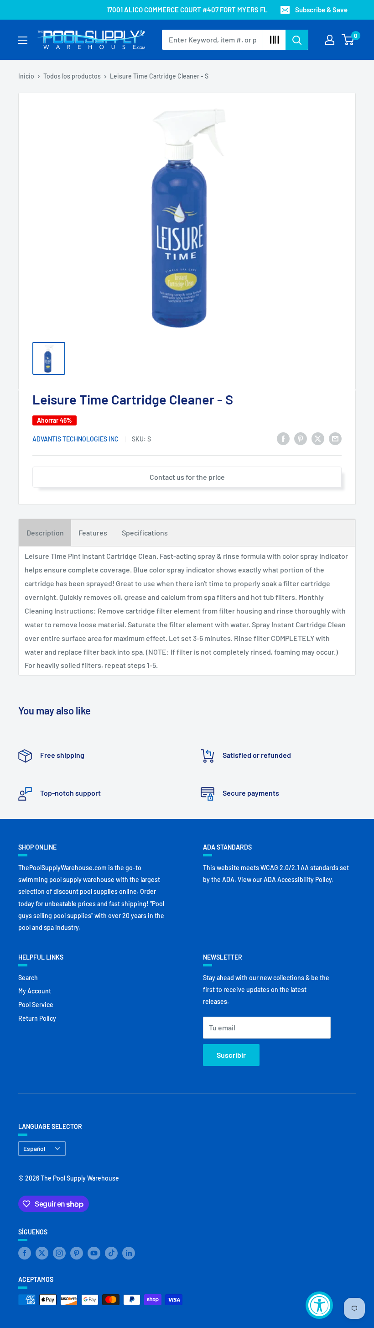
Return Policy (37, 1018)
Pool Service (35, 1004)
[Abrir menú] (22, 40)
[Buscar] (297, 40)
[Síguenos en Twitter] (42, 1253)
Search (28, 978)
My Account (34, 991)
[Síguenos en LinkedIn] (128, 1253)
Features (92, 532)
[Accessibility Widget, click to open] (319, 1305)
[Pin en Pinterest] (300, 438)
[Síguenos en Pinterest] (76, 1253)
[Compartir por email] (335, 438)
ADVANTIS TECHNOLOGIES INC (75, 439)
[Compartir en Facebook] (283, 438)
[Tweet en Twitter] (318, 438)
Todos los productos (72, 76)
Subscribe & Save (321, 9)
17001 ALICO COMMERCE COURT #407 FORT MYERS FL (187, 9)
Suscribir (231, 1054)
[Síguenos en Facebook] (24, 1253)
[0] (348, 39)
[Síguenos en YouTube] (94, 1253)
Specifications (145, 532)
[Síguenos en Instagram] (59, 1253)
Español (34, 1148)
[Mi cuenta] (329, 40)
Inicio (26, 76)
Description (45, 532)
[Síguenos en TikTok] (111, 1253)
